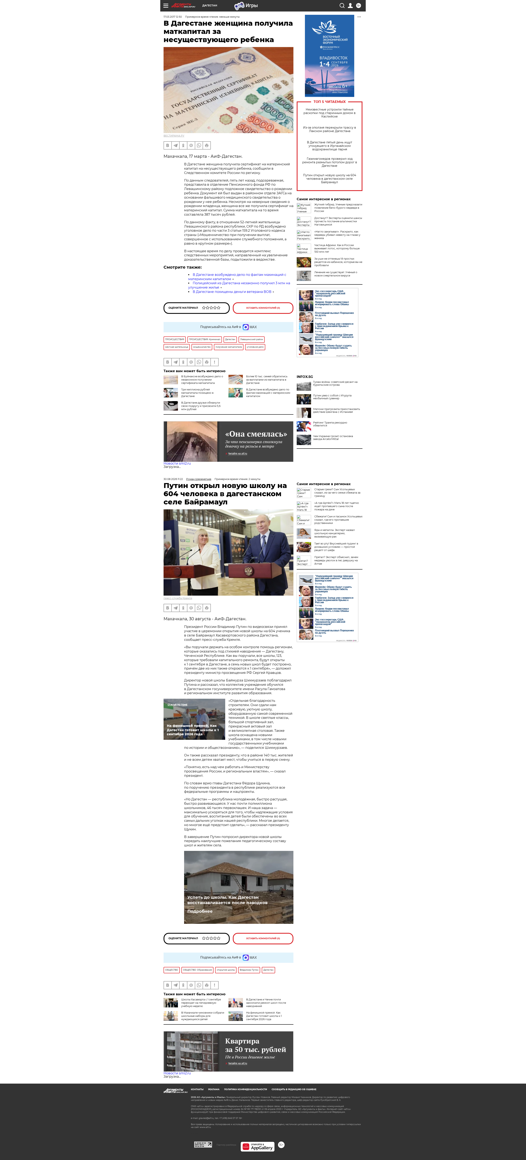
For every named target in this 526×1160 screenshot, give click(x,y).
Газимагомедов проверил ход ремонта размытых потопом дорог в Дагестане (329, 162)
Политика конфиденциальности (245, 1089)
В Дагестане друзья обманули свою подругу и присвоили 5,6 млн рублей (200, 406)
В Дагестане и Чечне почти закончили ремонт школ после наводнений (266, 1003)
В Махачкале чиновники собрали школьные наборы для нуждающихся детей (202, 1016)
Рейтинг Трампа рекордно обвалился (330, 424)
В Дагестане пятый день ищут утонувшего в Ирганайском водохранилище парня (329, 146)
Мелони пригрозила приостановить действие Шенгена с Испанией (336, 410)
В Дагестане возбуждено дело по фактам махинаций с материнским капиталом (268, 393)
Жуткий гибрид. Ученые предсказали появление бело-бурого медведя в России (338, 208)
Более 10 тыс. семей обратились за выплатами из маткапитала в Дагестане (266, 379)
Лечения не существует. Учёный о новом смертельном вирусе (335, 274)
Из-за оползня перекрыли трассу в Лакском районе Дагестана (329, 129)
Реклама (213, 1089)
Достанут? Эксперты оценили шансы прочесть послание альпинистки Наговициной (338, 221)
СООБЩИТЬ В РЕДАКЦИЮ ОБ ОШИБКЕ (294, 1089)
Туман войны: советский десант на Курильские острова (335, 383)
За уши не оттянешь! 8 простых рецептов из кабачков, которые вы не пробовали (338, 262)
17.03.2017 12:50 (173, 16)
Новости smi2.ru (177, 463)
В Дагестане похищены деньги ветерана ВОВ (232, 292)
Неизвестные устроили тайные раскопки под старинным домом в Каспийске (329, 113)
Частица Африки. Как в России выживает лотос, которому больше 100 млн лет (337, 248)
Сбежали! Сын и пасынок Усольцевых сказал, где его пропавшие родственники (338, 520)
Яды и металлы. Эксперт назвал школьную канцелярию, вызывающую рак (334, 533)
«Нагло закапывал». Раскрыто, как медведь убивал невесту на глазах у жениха (337, 235)
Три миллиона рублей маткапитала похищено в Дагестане (197, 393)
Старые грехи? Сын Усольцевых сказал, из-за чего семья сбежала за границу (337, 492)
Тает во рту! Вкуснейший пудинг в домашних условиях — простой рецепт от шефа (336, 547)
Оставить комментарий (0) (263, 308)
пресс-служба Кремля (178, 598)
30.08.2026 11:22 (173, 479)
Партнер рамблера (226, 1145)
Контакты (197, 1089)
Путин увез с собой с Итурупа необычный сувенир (332, 397)
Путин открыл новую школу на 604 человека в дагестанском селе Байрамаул (329, 179)
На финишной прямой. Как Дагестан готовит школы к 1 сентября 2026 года (264, 1016)
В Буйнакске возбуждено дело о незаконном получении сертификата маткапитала (202, 379)
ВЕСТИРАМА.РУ (174, 135)
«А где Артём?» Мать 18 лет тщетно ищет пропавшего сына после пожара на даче (336, 506)
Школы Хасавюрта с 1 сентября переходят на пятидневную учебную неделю (201, 1003)
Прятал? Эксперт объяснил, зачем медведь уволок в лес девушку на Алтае (336, 560)
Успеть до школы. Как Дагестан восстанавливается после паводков (227, 900)
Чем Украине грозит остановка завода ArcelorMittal (333, 438)
